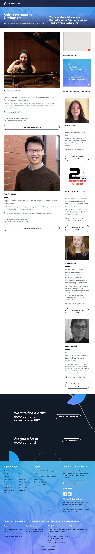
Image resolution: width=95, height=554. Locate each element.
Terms (35, 488)
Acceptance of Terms (40, 485)
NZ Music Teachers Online (34, 529)
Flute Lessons (23, 471)
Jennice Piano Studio (12, 91)
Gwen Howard (70, 263)
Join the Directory (71, 441)
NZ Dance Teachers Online (35, 532)
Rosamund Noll (71, 346)
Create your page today (75, 483)
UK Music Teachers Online (78, 529)
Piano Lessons (24, 474)
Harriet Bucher (70, 126)
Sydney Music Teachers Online (14, 534)
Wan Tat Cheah (10, 194)
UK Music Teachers (14, 3)
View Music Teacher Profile (32, 127)
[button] (89, 50)
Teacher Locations (15, 23)
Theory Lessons (24, 482)
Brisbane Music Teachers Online (14, 536)
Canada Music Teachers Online (58, 529)
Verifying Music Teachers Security (44, 476)
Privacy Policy (38, 479)
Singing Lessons (9, 487)
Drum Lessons (8, 479)
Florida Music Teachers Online (58, 536)
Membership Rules (39, 482)
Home (6, 23)
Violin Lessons (24, 485)
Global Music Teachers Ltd (47, 549)
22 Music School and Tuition (76, 192)
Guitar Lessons (9, 471)
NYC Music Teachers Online (57, 543)
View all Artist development (68, 416)
